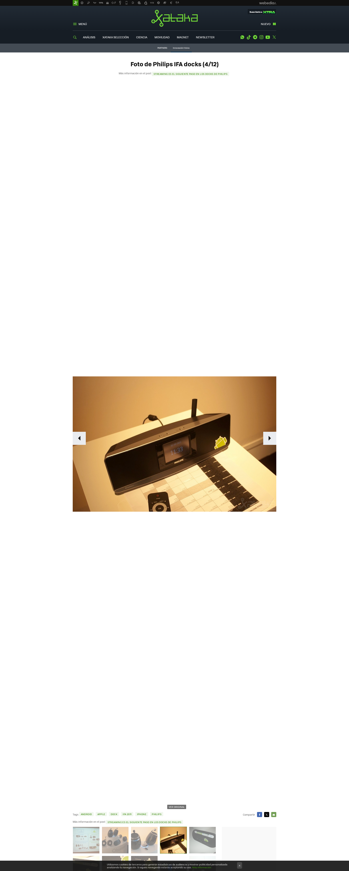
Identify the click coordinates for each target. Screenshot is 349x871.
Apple (101, 814)
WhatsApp (242, 37)
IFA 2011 (127, 814)
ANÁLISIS (89, 37)
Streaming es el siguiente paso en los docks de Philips (190, 74)
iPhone (141, 814)
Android (86, 814)
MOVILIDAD (162, 37)
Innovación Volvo (181, 47)
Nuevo (265, 24)
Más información (201, 867)
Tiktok (248, 37)
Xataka (174, 18)
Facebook (259, 814)
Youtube (268, 37)
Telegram (255, 37)
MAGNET (183, 37)
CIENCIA (141, 37)
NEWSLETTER (205, 37)
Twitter (274, 37)
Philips (156, 814)
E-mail (273, 814)
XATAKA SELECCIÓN (116, 37)
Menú (83, 24)
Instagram (261, 37)
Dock (114, 814)
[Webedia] (267, 3)
